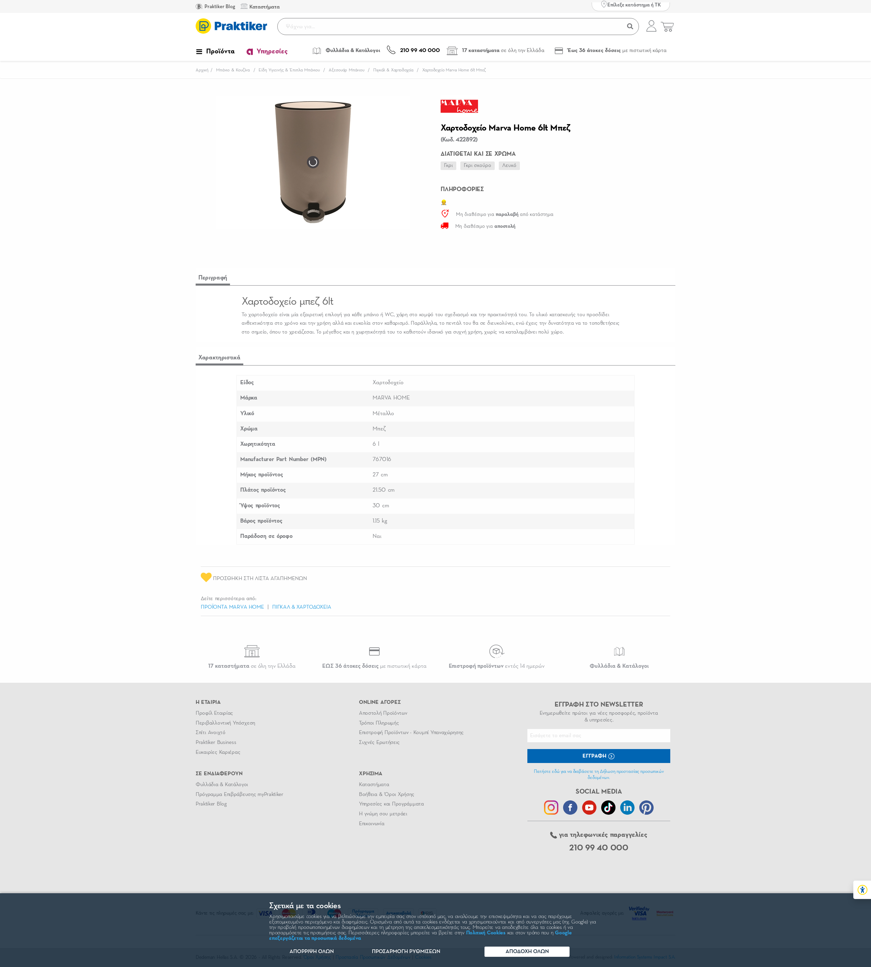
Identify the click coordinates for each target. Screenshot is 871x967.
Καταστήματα (374, 784)
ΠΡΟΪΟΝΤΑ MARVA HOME (232, 607)
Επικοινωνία (371, 824)
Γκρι (448, 165)
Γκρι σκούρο (477, 165)
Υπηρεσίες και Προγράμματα (391, 804)
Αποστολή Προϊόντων (383, 713)
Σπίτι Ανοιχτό (211, 732)
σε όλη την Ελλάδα (252, 666)
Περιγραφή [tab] (212, 278)
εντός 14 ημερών (497, 666)
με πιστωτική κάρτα (374, 666)
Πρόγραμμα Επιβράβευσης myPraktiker (239, 794)
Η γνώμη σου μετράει (383, 814)
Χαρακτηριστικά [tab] (219, 358)
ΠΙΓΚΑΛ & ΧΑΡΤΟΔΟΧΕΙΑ (301, 607)
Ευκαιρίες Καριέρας (218, 752)
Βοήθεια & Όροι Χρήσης (386, 794)
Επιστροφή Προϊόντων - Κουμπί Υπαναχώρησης (411, 732)
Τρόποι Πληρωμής (379, 723)
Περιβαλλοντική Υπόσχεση (225, 723)
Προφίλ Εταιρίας (214, 713)
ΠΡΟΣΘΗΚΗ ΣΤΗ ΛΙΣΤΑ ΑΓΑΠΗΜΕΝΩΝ (259, 578)
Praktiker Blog (219, 6)
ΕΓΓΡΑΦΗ (595, 756)
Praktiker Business (216, 742)
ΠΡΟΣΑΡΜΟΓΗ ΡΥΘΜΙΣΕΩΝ (406, 951)
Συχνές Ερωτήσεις (379, 742)
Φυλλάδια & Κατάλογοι (222, 784)
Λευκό (509, 165)
